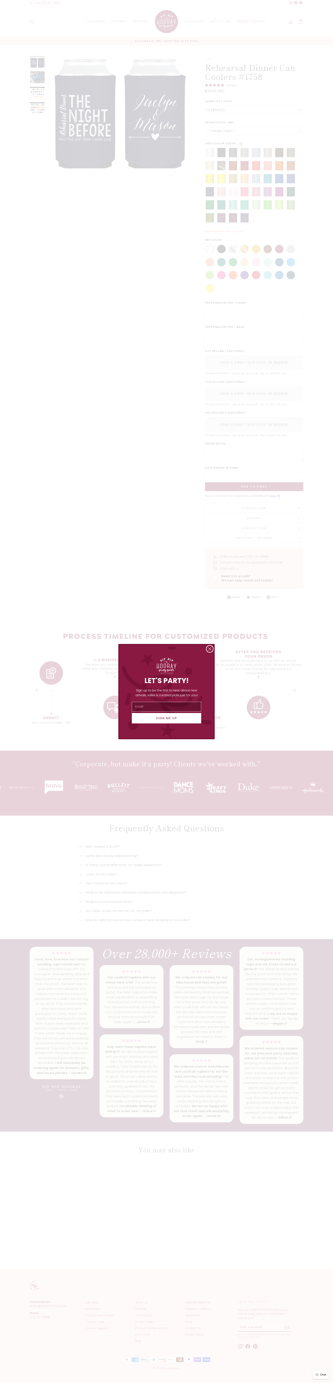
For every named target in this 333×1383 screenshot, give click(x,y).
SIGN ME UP (166, 718)
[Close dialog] (209, 648)
